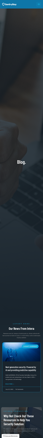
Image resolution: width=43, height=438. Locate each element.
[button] (39, 4)
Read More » (10, 384)
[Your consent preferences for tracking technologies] (10, 436)
